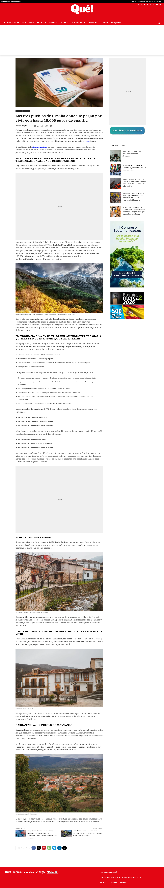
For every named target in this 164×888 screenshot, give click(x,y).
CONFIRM (66, 476)
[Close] (120, 408)
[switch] (110, 443)
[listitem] (82, 438)
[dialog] (82, 444)
